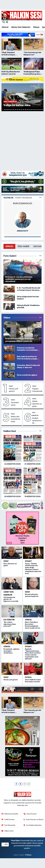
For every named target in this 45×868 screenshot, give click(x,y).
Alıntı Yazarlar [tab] (23, 198)
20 (42, 109)
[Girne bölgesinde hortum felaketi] (9, 298)
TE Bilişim (28, 855)
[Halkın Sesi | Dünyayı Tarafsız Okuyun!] (22, 15)
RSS (6, 844)
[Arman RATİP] (22, 220)
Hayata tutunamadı (37, 390)
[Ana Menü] (7, 22)
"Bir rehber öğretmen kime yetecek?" (9, 624)
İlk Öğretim (9, 620)
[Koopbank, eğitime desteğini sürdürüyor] (12, 638)
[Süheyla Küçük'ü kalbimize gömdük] (9, 306)
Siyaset (28, 561)
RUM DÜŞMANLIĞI (22, 203)
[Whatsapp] (29, 784)
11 (23, 109)
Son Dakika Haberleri (34, 825)
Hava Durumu (32, 814)
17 (36, 109)
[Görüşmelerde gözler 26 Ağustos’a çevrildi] (12, 583)
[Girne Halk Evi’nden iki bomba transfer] (33, 669)
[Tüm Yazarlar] (40, 198)
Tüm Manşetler (9, 825)
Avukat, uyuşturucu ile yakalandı (37, 420)
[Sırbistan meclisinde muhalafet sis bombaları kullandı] (9, 349)
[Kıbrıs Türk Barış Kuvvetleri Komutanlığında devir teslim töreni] (33, 611)
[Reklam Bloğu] (23, 35)
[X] (20, 784)
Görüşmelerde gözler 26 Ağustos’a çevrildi (10, 599)
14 (30, 109)
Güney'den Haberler (20, 27)
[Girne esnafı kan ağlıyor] (9, 375)
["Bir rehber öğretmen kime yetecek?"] (12, 611)
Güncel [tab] (9, 246)
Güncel (5, 27)
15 (32, 109)
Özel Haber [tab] (23, 246)
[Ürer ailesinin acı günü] (12, 553)
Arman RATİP (22, 231)
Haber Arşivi (9, 831)
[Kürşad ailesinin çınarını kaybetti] (33, 583)
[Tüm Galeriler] (40, 256)
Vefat (11, 386)
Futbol (28, 677)
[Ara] (3, 22)
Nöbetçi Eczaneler (11, 814)
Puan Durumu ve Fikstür (35, 819)
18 (38, 109)
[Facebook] (16, 784)
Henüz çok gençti (13, 390)
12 (25, 109)
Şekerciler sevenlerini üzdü (15, 419)
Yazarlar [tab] (8, 198)
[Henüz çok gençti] (12, 669)
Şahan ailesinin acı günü (37, 403)
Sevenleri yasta (15, 404)
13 (27, 109)
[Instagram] (25, 784)
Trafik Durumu (9, 819)
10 (21, 109)
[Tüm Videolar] (40, 318)
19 (40, 109)
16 (34, 109)
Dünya (36, 27)
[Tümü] (40, 431)
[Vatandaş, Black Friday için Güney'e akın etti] (9, 366)
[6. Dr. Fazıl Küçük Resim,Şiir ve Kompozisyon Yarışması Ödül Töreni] (9, 289)
